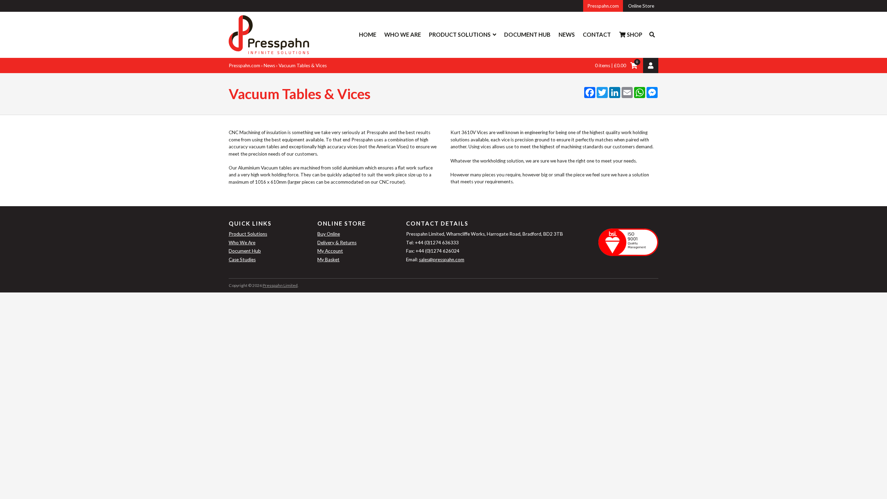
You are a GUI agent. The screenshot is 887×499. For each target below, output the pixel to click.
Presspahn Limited (280, 285)
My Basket (328, 259)
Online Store (641, 6)
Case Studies (242, 259)
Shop (634, 34)
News (567, 34)
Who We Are (402, 34)
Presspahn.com (603, 6)
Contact (597, 34)
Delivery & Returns (337, 242)
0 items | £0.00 (610, 65)
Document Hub (527, 34)
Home (367, 34)
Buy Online (328, 234)
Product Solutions (460, 34)
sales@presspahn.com (441, 259)
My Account (330, 251)
